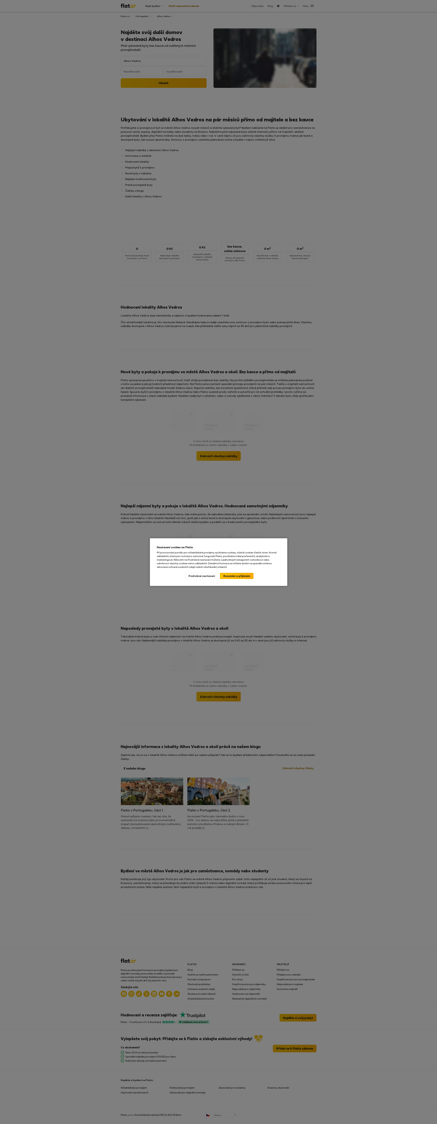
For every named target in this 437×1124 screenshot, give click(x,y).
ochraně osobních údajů (181, 567)
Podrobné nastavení (202, 576)
